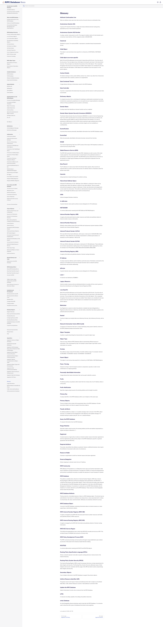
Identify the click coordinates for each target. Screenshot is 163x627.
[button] (20, 6)
